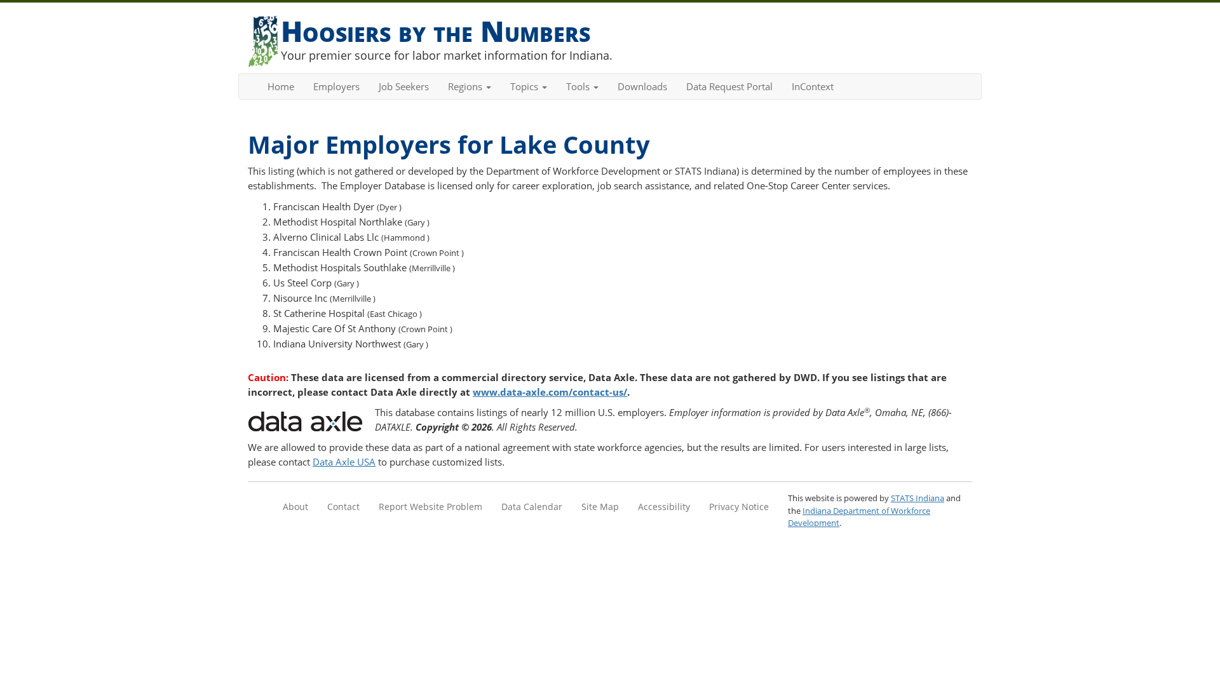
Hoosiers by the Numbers (435, 30)
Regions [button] (466, 86)
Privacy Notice (739, 507)
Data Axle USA (344, 461)
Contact (343, 507)
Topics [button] (525, 86)
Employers (336, 86)
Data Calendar (531, 507)
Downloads (642, 86)
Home (281, 86)
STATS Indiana (917, 498)
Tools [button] (579, 86)
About (295, 507)
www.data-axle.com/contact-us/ (550, 392)
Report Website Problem (430, 507)
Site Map (600, 507)
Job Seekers (404, 86)
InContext (813, 86)
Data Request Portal (729, 86)
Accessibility (664, 507)
